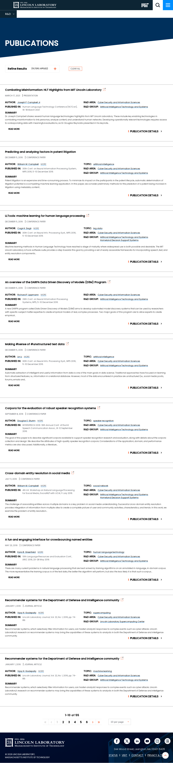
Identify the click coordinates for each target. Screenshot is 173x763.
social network (100, 485)
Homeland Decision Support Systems (119, 240)
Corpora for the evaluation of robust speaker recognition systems (50, 408)
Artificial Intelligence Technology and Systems (124, 106)
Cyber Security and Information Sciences (119, 102)
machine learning (102, 671)
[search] (158, 5)
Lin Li (19, 356)
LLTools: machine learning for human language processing (45, 216)
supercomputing (102, 612)
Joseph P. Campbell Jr (28, 102)
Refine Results (17, 69)
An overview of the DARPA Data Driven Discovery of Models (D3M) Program (55, 282)
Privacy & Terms (157, 755)
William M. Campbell (28, 164)
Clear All (75, 68)
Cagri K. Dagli (24, 228)
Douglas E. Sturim (26, 420)
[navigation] (168, 5)
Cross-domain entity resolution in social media (37, 473)
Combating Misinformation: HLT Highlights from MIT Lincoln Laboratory (53, 90)
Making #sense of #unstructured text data (35, 344)
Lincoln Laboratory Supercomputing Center (122, 621)
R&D (11, 15)
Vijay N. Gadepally (26, 612)
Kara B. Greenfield (26, 552)
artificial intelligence (103, 164)
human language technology (108, 552)
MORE (43, 164)
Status (113, 755)
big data (97, 228)
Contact (137, 755)
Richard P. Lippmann (28, 294)
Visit (124, 755)
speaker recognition (103, 420)
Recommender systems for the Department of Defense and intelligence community (62, 600)
